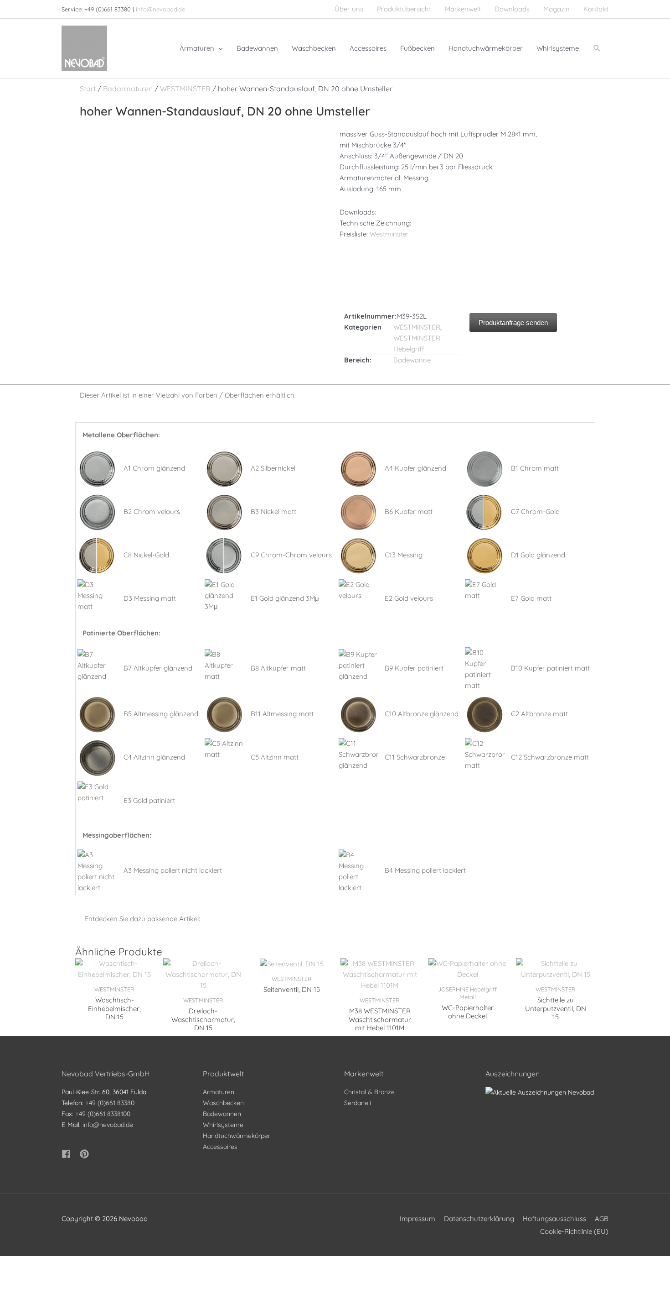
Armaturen (218, 1092)
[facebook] (70, 1154)
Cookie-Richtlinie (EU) (574, 1231)
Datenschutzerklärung (479, 1218)
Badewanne (412, 360)
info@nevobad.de (160, 9)
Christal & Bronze (369, 1092)
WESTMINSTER (185, 88)
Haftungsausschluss (554, 1218)
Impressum (417, 1218)
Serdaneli (357, 1103)
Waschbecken (223, 1103)
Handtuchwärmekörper (236, 1136)
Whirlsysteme (223, 1125)
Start (88, 88)
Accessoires (220, 1147)
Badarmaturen (128, 88)
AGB (601, 1218)
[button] (597, 48)
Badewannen (222, 1114)
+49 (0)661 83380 (109, 1103)
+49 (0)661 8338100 (102, 1114)
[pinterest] (86, 1154)
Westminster (389, 234)
